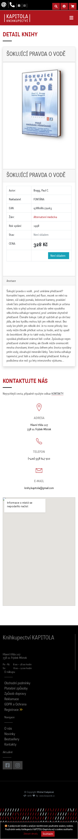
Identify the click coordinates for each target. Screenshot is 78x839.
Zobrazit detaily (31, 833)
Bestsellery (11, 739)
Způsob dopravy (15, 694)
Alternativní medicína (45, 217)
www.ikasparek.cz (47, 796)
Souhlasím (48, 833)
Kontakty (10, 744)
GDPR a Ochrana (15, 704)
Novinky (9, 734)
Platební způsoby (16, 688)
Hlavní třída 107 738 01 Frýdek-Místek (39, 427)
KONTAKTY (57, 393)
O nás (8, 729)
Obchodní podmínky (17, 683)
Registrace (12, 710)
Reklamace (11, 699)
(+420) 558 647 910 (39, 458)
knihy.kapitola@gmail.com (39, 488)
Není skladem (58, 255)
